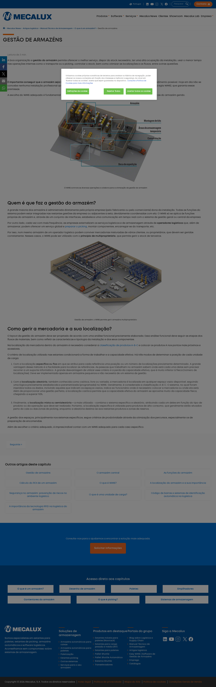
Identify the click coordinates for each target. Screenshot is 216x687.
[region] (109, 84)
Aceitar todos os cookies (139, 91)
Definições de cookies (77, 91)
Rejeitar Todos (113, 91)
